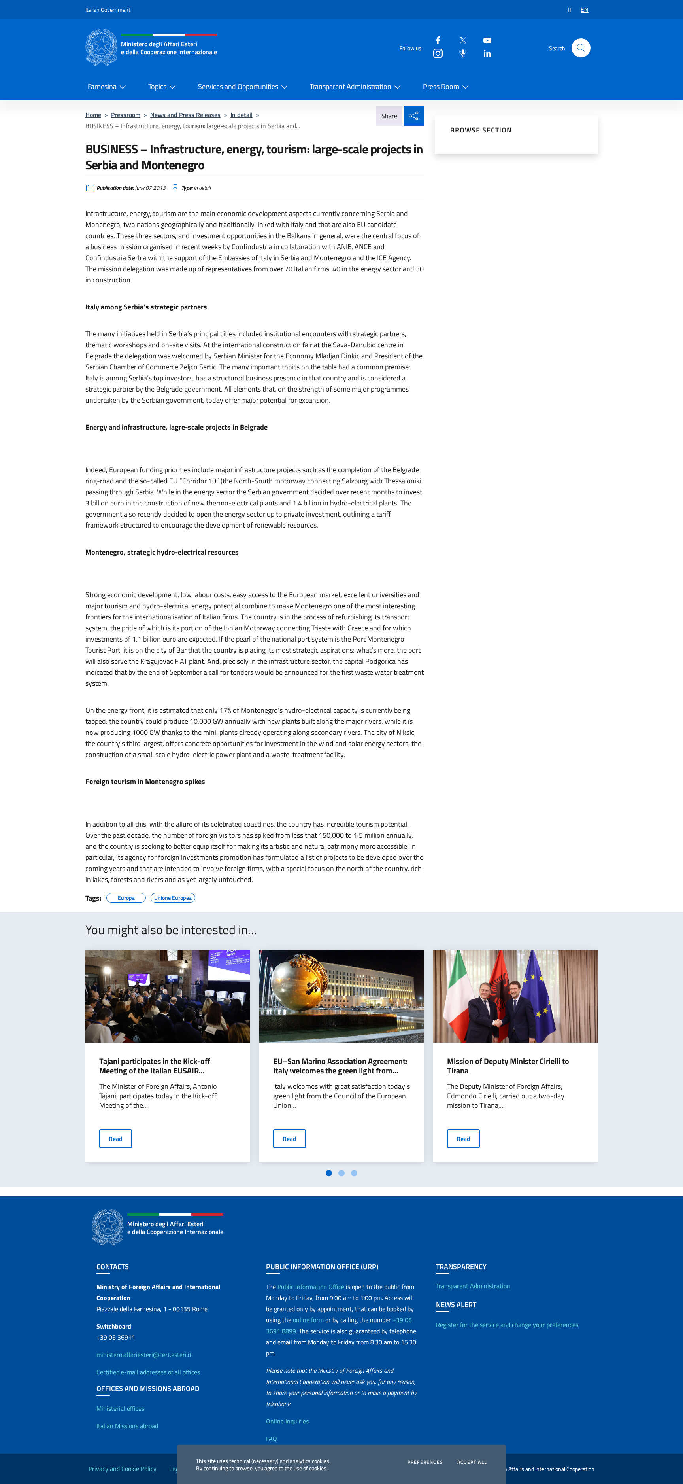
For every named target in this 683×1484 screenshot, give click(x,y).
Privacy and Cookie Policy (123, 1468)
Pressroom (125, 114)
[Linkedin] (484, 52)
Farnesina (102, 86)
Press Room (441, 86)
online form (308, 1320)
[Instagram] (435, 52)
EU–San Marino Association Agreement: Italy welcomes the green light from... (340, 1065)
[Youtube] (484, 39)
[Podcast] (460, 52)
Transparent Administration (350, 86)
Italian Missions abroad (127, 1426)
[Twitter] (460, 39)
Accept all (472, 1462)
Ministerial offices (120, 1408)
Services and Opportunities (238, 86)
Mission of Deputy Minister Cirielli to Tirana (508, 1065)
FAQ (271, 1438)
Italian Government (107, 10)
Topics (157, 86)
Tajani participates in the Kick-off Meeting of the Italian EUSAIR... (154, 1065)
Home (93, 114)
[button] (581, 47)
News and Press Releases (185, 114)
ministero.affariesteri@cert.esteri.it (144, 1354)
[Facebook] (435, 39)
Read (116, 1138)
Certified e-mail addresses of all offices (148, 1372)
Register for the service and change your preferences (507, 1324)
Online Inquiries (287, 1421)
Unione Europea (173, 896)
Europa (126, 896)
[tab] (329, 1173)
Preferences (425, 1462)
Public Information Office (310, 1286)
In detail (241, 114)
